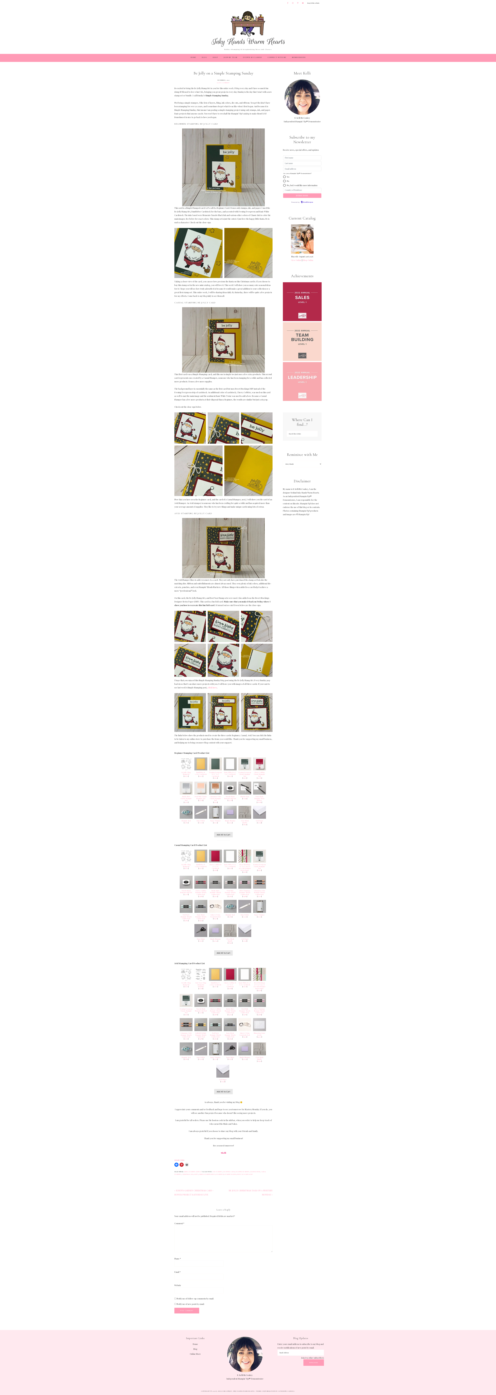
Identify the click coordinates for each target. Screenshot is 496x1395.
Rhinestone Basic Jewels (259, 1034)
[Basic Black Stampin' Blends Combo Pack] (200, 912)
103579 (201, 941)
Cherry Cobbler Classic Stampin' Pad (259, 774)
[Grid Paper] (259, 818)
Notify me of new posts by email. (190, 1304)
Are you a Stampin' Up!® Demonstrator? (297, 173)
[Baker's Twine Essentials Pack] (215, 912)
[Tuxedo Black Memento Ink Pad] (230, 794)
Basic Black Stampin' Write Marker (259, 798)
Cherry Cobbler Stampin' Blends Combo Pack (200, 892)
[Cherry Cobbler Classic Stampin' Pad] (259, 769)
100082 (259, 802)
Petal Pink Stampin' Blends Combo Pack (230, 892)
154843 (201, 920)
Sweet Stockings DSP (245, 1174)
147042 (230, 823)
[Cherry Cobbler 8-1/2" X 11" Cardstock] (215, 862)
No (288, 181)
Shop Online (308, 260)
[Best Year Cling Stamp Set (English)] (200, 980)
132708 (230, 800)
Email (177, 1272)
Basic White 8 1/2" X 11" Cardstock (230, 773)
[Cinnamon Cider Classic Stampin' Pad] (215, 794)
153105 (259, 896)
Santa (196, 1174)
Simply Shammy (230, 821)
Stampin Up (220, 1174)
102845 (245, 798)
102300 (201, 823)
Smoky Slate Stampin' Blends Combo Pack (215, 892)
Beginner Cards (229, 1172)
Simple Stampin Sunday (207, 1174)
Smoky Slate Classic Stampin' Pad (186, 798)
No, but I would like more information (302, 185)
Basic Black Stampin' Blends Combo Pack (200, 917)
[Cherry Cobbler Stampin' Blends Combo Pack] (200, 888)
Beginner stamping (243, 1172)
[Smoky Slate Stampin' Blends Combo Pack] (215, 888)
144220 (259, 1037)
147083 (259, 778)
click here (212, 687)
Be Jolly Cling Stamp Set (186, 773)
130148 (259, 823)
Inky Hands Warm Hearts (248, 28)
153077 (201, 776)
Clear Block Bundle (245, 822)
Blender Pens (245, 797)
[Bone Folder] (200, 818)
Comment (179, 1223)
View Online (296, 260)
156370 (186, 776)
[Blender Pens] (244, 794)
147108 (201, 800)
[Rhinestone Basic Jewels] (259, 1030)
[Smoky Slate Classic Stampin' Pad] (186, 794)
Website (177, 1285)
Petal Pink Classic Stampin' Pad (201, 797)
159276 (230, 776)
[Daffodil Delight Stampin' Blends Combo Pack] (200, 1030)
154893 (230, 896)
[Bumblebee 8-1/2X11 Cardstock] (200, 769)
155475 (215, 919)
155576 (245, 778)
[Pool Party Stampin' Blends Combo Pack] (186, 912)
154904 (215, 896)
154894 (186, 920)
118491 (245, 824)
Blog (195, 1349)
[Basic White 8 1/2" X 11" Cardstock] (230, 769)
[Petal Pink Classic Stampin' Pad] (200, 794)
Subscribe (313, 1362)
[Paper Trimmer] (215, 818)
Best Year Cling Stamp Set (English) (201, 985)
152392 (215, 823)
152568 (201, 988)
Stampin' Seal (186, 821)
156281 (245, 872)
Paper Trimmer (215, 821)
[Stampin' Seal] (186, 818)
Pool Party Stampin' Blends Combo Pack (186, 917)
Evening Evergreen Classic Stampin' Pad (245, 774)
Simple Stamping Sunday (193, 1172)
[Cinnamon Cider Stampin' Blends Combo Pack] (259, 888)
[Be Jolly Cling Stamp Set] (186, 769)
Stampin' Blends (230, 1174)
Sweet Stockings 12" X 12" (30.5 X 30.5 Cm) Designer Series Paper (245, 867)
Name (177, 1258)
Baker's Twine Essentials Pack (215, 916)
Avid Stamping (217, 1172)
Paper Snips (201, 939)
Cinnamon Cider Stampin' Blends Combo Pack (259, 892)
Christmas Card (187, 1174)
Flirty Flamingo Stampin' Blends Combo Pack (244, 892)
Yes (288, 177)
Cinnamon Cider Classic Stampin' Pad (215, 798)
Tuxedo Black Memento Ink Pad (230, 797)
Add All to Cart (223, 834)
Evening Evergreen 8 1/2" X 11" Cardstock (215, 774)
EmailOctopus (308, 202)
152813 (186, 823)
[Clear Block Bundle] (244, 818)
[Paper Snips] (200, 936)
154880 (201, 896)
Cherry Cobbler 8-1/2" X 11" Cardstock (215, 866)
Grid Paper (259, 821)
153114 (215, 802)
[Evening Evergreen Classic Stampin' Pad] (244, 769)
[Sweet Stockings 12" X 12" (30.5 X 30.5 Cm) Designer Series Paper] (244, 862)
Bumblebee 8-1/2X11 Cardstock (201, 773)
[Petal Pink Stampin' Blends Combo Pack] (230, 888)
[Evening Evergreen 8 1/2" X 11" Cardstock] (215, 769)
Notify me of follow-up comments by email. (195, 1298)
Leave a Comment (223, 83)
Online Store (195, 1354)
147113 (186, 802)
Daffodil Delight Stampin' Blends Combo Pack (200, 1035)
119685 (215, 870)
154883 (201, 1039)
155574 (215, 778)
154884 (245, 896)
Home (195, 1344)
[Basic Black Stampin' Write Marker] (259, 794)
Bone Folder (201, 821)
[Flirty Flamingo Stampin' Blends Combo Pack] (244, 888)
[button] (284, 177)
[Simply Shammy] (230, 818)
